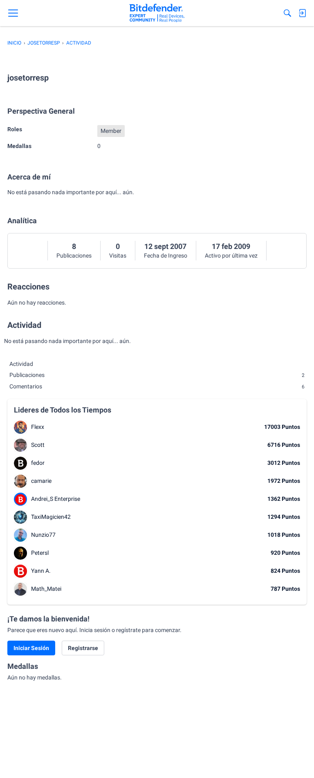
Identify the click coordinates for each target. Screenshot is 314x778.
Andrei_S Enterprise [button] (55, 498)
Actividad (21, 364)
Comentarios (157, 386)
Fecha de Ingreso (165, 255)
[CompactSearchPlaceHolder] (287, 13)
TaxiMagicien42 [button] (51, 516)
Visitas (117, 255)
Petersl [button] (40, 552)
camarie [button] (41, 481)
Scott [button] (38, 445)
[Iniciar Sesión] (302, 13)
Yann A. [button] (41, 570)
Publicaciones (74, 255)
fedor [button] (38, 463)
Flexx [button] (37, 427)
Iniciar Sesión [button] (31, 648)
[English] (156, 13)
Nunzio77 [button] (43, 534)
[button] (20, 427)
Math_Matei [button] (46, 588)
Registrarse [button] (83, 648)
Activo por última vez (231, 255)
